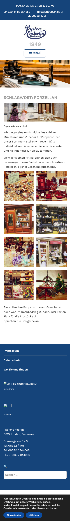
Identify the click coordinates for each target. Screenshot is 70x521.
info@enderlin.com (49, 11)
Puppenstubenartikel (15, 126)
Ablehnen (34, 515)
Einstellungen (19, 505)
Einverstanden (14, 515)
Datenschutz (12, 360)
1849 (35, 44)
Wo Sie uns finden (16, 369)
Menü (37, 53)
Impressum (11, 350)
